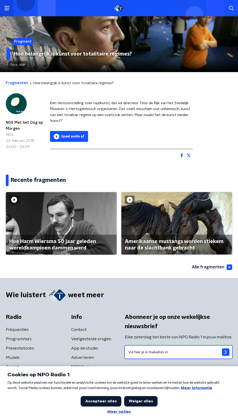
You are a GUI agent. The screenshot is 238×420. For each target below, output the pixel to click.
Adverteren (82, 358)
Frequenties (17, 330)
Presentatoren (20, 348)
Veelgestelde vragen (91, 339)
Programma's (19, 339)
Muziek (13, 358)
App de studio (84, 348)
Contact (79, 330)
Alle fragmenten (208, 267)
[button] (6, 8)
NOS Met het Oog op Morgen (24, 125)
